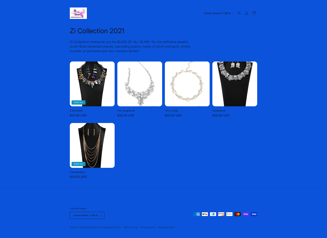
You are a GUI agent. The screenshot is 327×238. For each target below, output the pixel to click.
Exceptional (219, 110)
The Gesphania (126, 110)
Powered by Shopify (110, 227)
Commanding (77, 172)
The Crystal (171, 110)
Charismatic (76, 110)
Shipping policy (167, 227)
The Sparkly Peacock (89, 227)
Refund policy (131, 227)
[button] (239, 13)
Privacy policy (148, 227)
